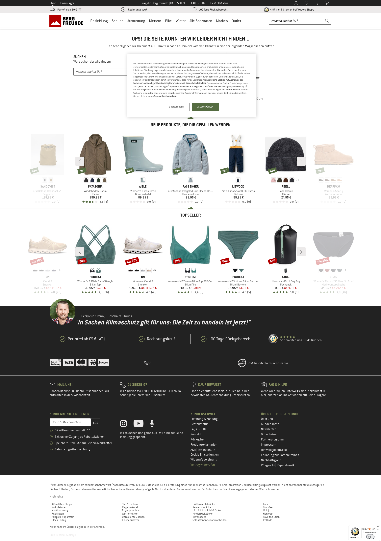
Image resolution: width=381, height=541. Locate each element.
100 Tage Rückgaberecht (213, 9)
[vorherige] (79, 161)
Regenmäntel (130, 507)
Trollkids (267, 520)
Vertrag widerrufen (202, 465)
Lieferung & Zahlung (203, 419)
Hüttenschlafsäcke (203, 504)
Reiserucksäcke (201, 507)
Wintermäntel (130, 513)
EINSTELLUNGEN (176, 106)
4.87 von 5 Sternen (291, 9)
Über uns (267, 419)
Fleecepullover (130, 520)
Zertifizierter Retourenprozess (268, 363)
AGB (193, 450)
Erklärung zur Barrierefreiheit (280, 455)
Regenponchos (131, 510)
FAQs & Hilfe (198, 429)
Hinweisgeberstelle (274, 450)
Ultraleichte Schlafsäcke (206, 510)
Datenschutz (206, 450)
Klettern (155, 20)
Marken (222, 20)
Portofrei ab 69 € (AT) (70, 9)
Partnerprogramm (273, 439)
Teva (265, 504)
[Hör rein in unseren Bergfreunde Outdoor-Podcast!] (155, 424)
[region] (191, 85)
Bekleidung (99, 20)
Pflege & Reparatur (63, 517)
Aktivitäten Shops (62, 504)
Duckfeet (268, 507)
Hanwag (267, 513)
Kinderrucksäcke (202, 513)
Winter (181, 20)
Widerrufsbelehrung (203, 460)
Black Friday (59, 520)
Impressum (268, 445)
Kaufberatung (60, 510)
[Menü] (377, 527)
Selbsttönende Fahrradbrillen (209, 520)
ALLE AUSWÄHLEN (205, 106)
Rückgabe (197, 439)
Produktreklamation (203, 445)
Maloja (266, 510)
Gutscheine (268, 434)
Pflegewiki (268, 465)
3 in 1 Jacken (130, 504)
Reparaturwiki (286, 465)
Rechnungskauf (137, 9)
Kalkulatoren (59, 507)
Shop (53, 3)
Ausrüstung (136, 20)
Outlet (236, 20)
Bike (168, 20)
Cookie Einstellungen (204, 455)
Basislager (67, 3)
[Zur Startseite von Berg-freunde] (67, 21)
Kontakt (195, 434)
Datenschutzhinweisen (165, 96)
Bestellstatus (199, 424)
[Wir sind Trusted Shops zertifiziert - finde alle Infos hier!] (273, 339)
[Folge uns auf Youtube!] (141, 424)
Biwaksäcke (199, 517)
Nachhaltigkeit (271, 460)
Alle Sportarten (201, 20)
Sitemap (99, 526)
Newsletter (268, 429)
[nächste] (301, 161)
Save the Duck (271, 517)
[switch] (370, 536)
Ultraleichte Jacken (133, 517)
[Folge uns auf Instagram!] (126, 424)
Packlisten (58, 513)
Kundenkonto (270, 424)
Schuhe (117, 20)
